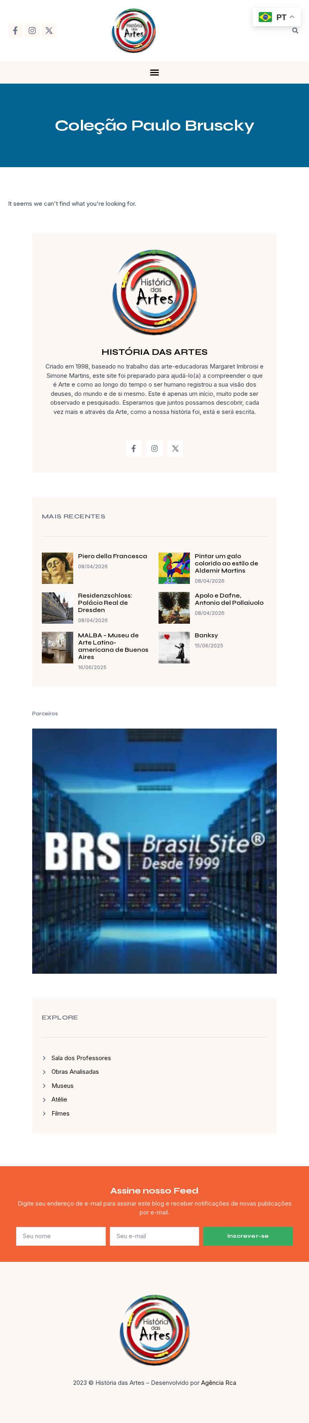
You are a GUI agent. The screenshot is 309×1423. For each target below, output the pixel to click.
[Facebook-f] (15, 30)
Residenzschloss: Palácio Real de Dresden (105, 603)
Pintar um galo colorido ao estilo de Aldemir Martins (226, 563)
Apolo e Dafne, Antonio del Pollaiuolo (229, 599)
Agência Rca (218, 1382)
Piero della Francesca (112, 556)
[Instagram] (32, 30)
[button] (295, 30)
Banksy (206, 635)
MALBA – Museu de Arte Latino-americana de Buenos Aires (113, 646)
